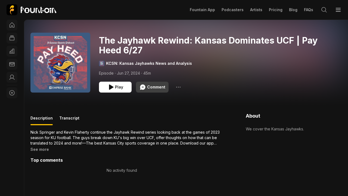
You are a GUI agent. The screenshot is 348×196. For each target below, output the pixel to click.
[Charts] (12, 51)
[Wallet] (12, 64)
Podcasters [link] (233, 9)
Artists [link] (256, 9)
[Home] (12, 25)
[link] (31, 9)
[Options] (178, 87)
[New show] (12, 92)
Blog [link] (293, 9)
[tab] (41, 120)
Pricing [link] (275, 9)
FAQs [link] (308, 9)
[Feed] (12, 38)
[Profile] (12, 77)
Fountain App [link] (202, 9)
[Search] (324, 9)
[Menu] (338, 10)
